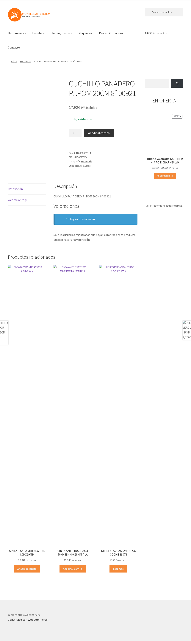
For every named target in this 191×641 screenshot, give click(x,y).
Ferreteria (25, 61)
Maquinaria (86, 33)
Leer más (118, 568)
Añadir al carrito (99, 133)
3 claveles (85, 165)
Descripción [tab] (15, 189)
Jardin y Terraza (62, 33)
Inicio (14, 61)
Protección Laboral (111, 33)
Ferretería (38, 33)
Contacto (14, 47)
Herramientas (17, 33)
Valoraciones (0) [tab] (18, 200)
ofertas (177, 205)
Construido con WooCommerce (28, 619)
